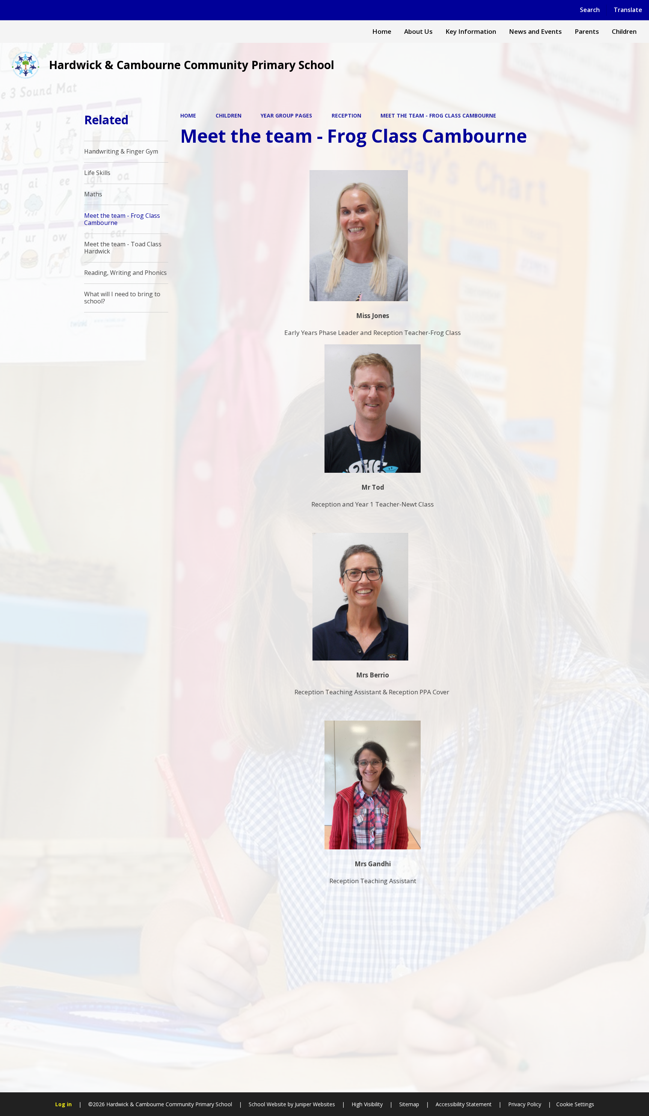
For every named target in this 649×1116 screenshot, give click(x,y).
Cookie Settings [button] (575, 1104)
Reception (346, 115)
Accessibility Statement (464, 1104)
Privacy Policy (524, 1104)
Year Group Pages (286, 115)
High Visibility (367, 1104)
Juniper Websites (314, 1104)
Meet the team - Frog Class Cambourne (438, 115)
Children (228, 115)
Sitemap (409, 1104)
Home (188, 115)
